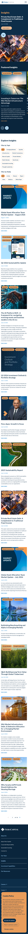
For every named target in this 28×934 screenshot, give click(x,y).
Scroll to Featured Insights (3, 35)
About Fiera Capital (6, 841)
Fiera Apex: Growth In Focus (12, 424)
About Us (3, 836)
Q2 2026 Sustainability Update (13, 263)
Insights (3, 861)
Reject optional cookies (11, 924)
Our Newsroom (5, 871)
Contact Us (4, 851)
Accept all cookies (9, 920)
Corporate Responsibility (7, 844)
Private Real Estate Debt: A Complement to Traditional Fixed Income (12, 520)
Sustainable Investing (6, 847)
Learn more (7, 28)
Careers (3, 884)
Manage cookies (8, 929)
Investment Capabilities (8, 866)
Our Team (4, 855)
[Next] (7, 128)
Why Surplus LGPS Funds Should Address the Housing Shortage (11, 787)
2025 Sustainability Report (12, 470)
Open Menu (26, 2)
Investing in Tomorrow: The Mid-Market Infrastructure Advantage (12, 100)
